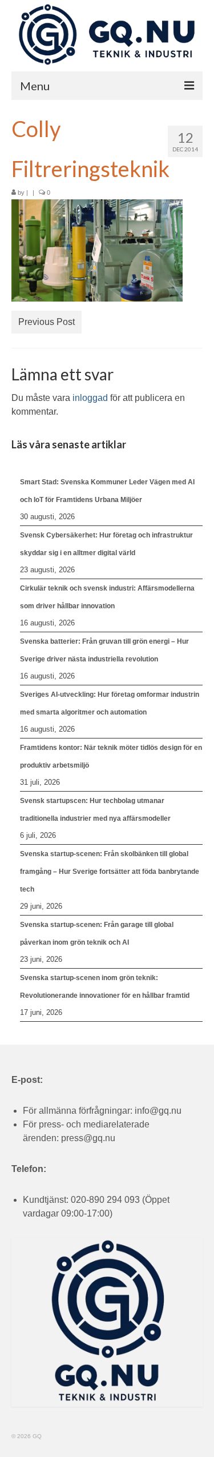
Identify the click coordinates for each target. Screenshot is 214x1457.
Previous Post (46, 322)
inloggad (90, 398)
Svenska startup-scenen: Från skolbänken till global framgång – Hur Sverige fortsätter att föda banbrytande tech (109, 871)
